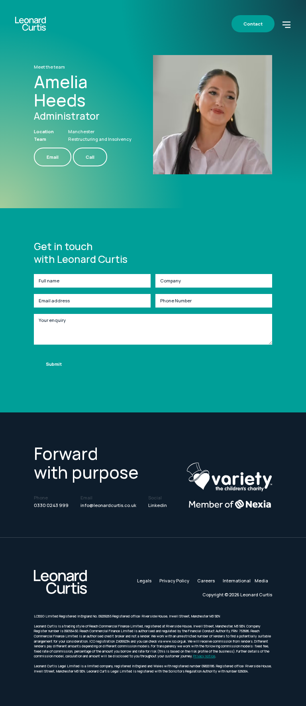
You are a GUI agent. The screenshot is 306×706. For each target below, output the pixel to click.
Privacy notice (204, 656)
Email (53, 157)
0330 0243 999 (51, 505)
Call (90, 157)
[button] (286, 24)
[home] (30, 24)
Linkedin (157, 505)
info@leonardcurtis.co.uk (108, 505)
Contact (253, 24)
